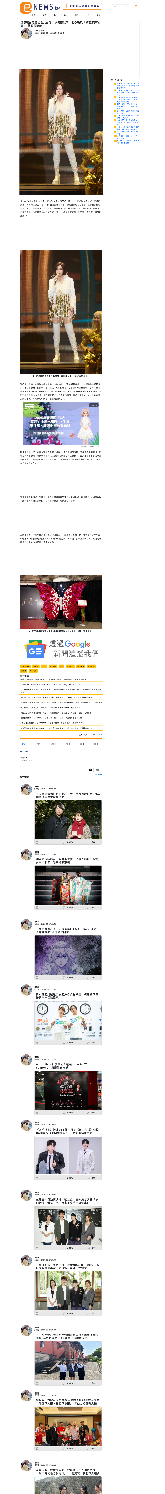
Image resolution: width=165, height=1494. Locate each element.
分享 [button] (93, 842)
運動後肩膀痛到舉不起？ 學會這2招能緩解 (128, 116)
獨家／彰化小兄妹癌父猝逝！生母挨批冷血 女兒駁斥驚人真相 (128, 106)
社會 (55, 15)
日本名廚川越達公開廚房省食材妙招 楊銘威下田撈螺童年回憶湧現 (67, 995)
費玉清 (23, 671)
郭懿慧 (41, 30)
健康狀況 (70, 666)
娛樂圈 (37, 33)
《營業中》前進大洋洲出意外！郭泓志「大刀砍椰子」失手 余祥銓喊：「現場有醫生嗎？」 (58, 728)
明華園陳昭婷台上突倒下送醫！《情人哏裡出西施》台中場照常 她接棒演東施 (53, 679)
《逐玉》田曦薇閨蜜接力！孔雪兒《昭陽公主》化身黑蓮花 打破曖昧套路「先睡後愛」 (56, 712)
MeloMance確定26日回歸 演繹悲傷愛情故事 (128, 141)
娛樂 (44, 15)
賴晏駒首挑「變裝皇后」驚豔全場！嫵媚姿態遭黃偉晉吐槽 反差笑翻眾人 (51, 707)
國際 (98, 15)
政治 (66, 15)
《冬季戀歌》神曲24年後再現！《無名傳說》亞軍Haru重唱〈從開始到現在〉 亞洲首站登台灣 (67, 1131)
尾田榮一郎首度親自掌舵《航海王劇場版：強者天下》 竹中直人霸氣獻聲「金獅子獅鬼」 (57, 697)
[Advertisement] (61, 54)
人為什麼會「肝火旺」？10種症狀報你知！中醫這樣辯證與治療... (128, 92)
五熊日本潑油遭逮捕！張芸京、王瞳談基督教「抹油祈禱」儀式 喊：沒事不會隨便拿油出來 (67, 1201)
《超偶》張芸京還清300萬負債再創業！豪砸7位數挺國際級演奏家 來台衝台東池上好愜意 (67, 1266)
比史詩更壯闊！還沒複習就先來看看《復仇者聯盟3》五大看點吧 (128, 122)
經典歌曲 (80, 666)
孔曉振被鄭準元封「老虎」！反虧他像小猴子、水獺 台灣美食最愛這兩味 (51, 718)
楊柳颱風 (91, 666)
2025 (44, 666)
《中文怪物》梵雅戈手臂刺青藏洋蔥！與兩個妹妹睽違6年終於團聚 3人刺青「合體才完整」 (67, 1336)
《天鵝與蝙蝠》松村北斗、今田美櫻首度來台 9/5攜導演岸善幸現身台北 (68, 795)
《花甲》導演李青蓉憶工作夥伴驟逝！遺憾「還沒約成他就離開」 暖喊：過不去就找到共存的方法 (61, 702)
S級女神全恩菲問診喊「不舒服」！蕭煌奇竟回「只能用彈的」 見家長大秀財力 (53, 723)
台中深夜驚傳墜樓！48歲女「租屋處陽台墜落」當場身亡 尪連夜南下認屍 (129, 99)
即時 (33, 15)
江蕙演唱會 (25, 666)
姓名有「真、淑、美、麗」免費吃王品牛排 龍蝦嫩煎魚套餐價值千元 (128, 85)
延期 (61, 666)
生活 (87, 15)
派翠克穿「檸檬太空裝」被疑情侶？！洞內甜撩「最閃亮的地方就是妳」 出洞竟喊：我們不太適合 (68, 1471)
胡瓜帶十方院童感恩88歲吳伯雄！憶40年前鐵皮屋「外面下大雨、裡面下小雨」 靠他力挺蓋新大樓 (67, 1401)
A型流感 (53, 666)
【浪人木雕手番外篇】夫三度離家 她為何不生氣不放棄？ (128, 128)
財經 (76, 15)
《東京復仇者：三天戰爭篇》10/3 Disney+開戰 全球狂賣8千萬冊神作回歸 (67, 930)
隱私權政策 (98, 775)
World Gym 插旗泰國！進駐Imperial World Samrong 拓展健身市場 (50, 684)
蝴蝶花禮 (33, 671)
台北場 (35, 666)
